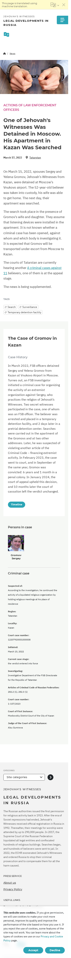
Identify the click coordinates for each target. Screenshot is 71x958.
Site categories (17, 777)
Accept (33, 950)
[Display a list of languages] (55, 4)
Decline (55, 950)
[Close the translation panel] (63, 5)
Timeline (16, 504)
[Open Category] (50, 777)
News (12, 53)
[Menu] (62, 20)
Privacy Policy (12, 889)
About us (9, 882)
